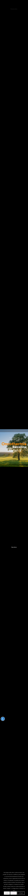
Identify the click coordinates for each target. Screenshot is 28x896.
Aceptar (7, 893)
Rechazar (13, 893)
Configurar (20, 893)
